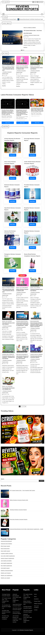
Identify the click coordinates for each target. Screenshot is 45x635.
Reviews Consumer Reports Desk (31, 35)
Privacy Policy (37, 601)
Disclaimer (36, 598)
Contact (35, 609)
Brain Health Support (5, 551)
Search (2, 479)
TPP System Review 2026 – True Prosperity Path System (8, 69)
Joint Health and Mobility (22, 354)
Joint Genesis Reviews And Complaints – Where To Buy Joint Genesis (22, 357)
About (35, 596)
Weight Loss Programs (7, 386)
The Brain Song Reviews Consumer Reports (6, 612)
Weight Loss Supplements (22, 287)
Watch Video (7, 122)
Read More (25, 47)
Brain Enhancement (34, 321)
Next (25, 406)
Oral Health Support (5, 568)
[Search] (42, 14)
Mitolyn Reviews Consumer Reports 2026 (19, 500)
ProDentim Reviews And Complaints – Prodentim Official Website (8, 357)
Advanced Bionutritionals (22, 321)
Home (35, 594)
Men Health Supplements (6, 565)
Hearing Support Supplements (7, 558)
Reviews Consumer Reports (26, 630)
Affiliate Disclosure (38, 603)
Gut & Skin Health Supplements (8, 555)
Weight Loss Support (35, 287)
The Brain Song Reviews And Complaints (5, 617)
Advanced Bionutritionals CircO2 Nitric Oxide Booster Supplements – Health (22, 324)
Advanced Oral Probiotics (8, 354)
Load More (22, 275)
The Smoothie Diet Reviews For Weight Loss (6, 607)
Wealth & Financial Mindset (30, 27)
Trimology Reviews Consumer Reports (18, 509)
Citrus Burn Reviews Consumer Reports (18, 519)
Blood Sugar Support (5, 546)
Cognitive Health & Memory (36, 354)
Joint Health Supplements (6, 563)
